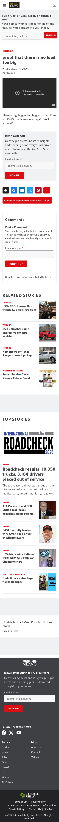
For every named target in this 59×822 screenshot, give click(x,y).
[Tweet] (30, 190)
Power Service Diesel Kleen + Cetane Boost (16, 376)
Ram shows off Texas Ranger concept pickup (17, 353)
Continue (16, 264)
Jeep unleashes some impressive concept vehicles (16, 332)
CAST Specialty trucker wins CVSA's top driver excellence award (17, 533)
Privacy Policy (38, 801)
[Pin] (38, 190)
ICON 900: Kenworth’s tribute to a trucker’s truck (20, 308)
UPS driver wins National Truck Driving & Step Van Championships (18, 557)
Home (6, 464)
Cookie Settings (16, 809)
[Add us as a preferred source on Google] (46, 190)
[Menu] (4, 5)
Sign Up (50, 35)
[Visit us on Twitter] (11, 732)
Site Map (49, 809)
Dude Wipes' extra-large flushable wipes (18, 580)
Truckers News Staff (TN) (16, 69)
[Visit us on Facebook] (4, 732)
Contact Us (35, 809)
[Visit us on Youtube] (19, 732)
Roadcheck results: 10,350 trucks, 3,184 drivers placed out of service (29, 474)
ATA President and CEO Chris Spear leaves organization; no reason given (18, 510)
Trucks (8, 51)
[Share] (14, 190)
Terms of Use (21, 801)
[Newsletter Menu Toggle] (54, 5)
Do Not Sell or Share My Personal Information (31, 805)
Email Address (14, 159)
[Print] (6, 190)
